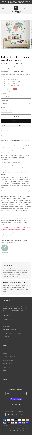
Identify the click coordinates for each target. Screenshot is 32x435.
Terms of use (6, 326)
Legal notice (21, 430)
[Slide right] (19, 52)
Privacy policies (7, 319)
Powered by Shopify (17, 425)
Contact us (6, 336)
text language (4, 100)
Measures (3, 93)
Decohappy (9, 425)
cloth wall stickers (8, 360)
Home (3, 16)
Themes (5, 353)
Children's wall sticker (10, 16)
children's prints (7, 363)
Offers (5, 374)
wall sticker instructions (9, 329)
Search (5, 383)
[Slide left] (12, 52)
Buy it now (16, 121)
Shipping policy (25, 428)
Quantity (3, 107)
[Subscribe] (24, 393)
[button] (3, 9)
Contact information (13, 430)
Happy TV (5, 370)
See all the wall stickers (23, 16)
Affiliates (5, 340)
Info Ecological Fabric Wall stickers (12, 333)
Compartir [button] (5, 136)
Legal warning (7, 322)
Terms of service (16, 428)
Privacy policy (8, 428)
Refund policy (26, 425)
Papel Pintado (6, 367)
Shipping (9, 91)
